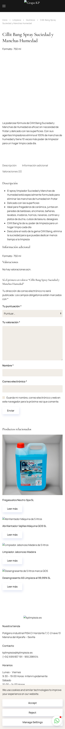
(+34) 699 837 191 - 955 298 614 (20, 656)
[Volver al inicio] (32, 6)
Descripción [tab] (9, 165)
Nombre (8, 365)
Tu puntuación (11, 306)
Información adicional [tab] (35, 165)
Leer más (12, 508)
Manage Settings (33, 722)
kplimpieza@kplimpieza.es (17, 652)
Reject (32, 712)
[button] (4, 6)
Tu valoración (11, 322)
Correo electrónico (14, 381)
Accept (32, 703)
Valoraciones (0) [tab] (12, 171)
